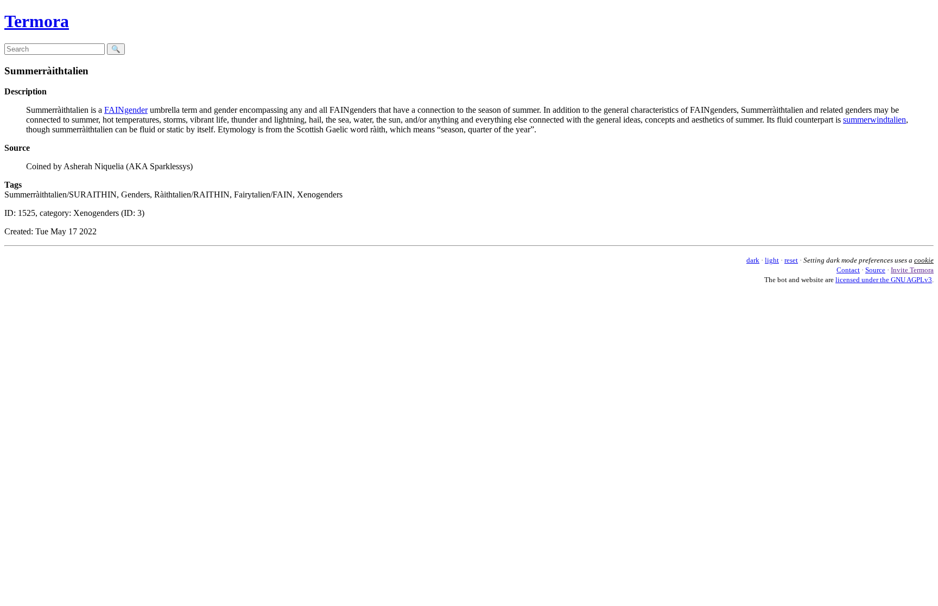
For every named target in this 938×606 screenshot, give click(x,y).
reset (791, 260)
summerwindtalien (874, 119)
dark (752, 260)
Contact (848, 270)
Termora (36, 21)
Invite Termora (912, 270)
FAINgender (126, 109)
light (772, 260)
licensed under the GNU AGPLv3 (883, 280)
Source (875, 270)
